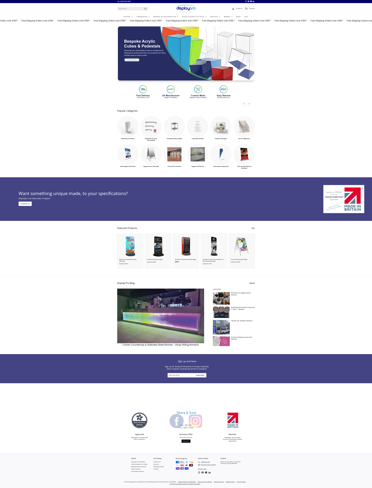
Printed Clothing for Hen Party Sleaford (241, 338)
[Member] (232, 420)
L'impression (142, 17)
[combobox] (132, 8)
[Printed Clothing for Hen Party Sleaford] (221, 341)
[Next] (249, 104)
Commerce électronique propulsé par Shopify (185, 484)
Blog (238, 17)
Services (214, 17)
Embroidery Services (137, 471)
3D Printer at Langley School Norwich (241, 294)
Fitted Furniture (135, 469)
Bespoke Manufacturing (138, 466)
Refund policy (230, 482)
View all (252, 283)
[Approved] (139, 420)
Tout (253, 228)
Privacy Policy (241, 482)
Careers (156, 469)
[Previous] (244, 104)
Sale (246, 17)
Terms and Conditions (205, 482)
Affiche (127, 17)
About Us (156, 464)
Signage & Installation (138, 462)
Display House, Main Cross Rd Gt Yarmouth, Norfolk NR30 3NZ (230, 462)
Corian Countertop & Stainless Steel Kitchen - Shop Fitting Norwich (161, 344)
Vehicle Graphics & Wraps (139, 464)
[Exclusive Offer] (186, 420)
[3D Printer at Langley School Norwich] (221, 298)
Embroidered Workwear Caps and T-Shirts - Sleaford (243, 308)
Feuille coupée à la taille (193, 17)
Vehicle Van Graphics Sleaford (241, 321)
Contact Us (25, 204)
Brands (227, 17)
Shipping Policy (219, 482)
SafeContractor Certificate (187, 482)
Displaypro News (159, 466)
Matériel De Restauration (165, 17)
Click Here (186, 441)
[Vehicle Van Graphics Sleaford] (221, 327)
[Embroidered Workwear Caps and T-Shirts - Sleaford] (221, 312)
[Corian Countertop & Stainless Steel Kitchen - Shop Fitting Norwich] (160, 315)
